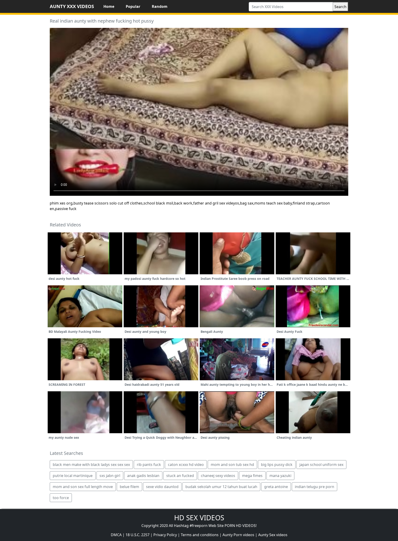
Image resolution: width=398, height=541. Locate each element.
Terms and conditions (200, 534)
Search (340, 6)
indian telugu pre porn (314, 486)
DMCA (116, 534)
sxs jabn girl (110, 475)
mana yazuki (280, 475)
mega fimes (252, 475)
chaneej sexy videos (218, 475)
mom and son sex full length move (83, 486)
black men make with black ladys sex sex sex (91, 464)
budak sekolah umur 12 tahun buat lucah (221, 486)
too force (61, 497)
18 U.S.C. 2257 (137, 534)
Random (159, 6)
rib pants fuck (149, 464)
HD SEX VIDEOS (199, 517)
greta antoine (276, 486)
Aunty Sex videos (272, 534)
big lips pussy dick (277, 464)
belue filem (129, 486)
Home (108, 6)
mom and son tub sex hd (232, 464)
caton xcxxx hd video (186, 464)
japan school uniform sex (321, 464)
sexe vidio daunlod (162, 486)
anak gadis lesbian (143, 475)
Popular (133, 6)
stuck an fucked (180, 475)
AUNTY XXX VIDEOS (72, 6)
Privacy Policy (165, 534)
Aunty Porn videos (238, 534)
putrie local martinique (73, 475)
